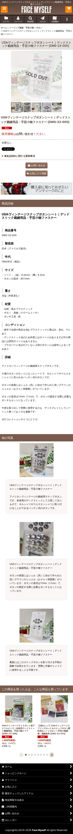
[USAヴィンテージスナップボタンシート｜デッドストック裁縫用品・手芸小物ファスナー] (36, 75)
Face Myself (39, 830)
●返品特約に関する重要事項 (19, 155)
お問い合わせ (24, 134)
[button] (4, 9)
